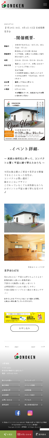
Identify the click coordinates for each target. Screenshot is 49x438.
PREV (16, 347)
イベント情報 (30, 385)
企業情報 (28, 390)
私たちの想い (7, 380)
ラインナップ (30, 380)
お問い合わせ (7, 400)
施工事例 (5, 385)
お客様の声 (6, 390)
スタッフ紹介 (30, 395)
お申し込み (24, 328)
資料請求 (5, 405)
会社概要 (5, 395)
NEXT (33, 347)
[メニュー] (45, 4)
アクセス (28, 400)
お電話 (9, 434)
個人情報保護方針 (31, 405)
